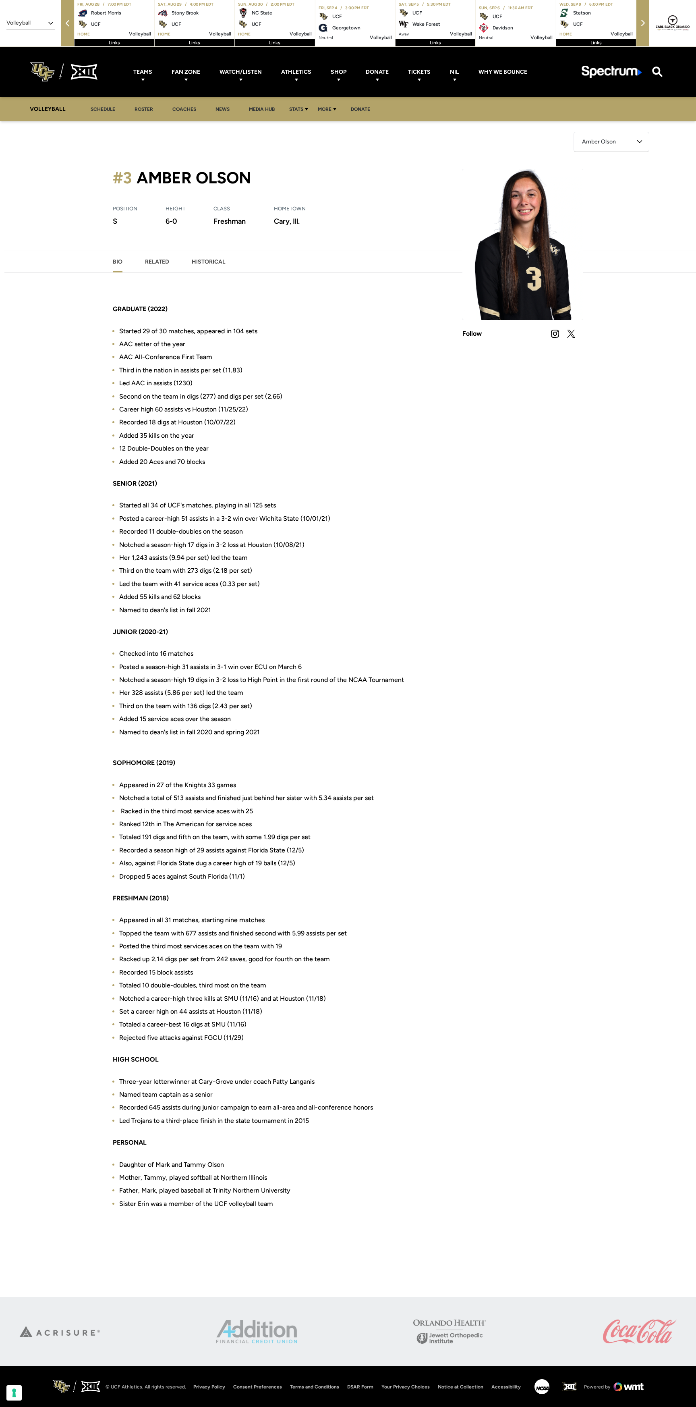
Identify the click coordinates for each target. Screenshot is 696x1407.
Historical (209, 261)
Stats (296, 109)
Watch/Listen (241, 72)
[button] (67, 23)
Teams (142, 72)
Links (114, 43)
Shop (338, 72)
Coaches (184, 109)
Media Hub (264, 109)
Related (157, 261)
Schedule (103, 109)
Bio (117, 261)
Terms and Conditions (314, 1387)
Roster (144, 109)
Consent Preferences (257, 1387)
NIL (454, 72)
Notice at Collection (460, 1387)
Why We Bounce (502, 72)
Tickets (419, 72)
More (324, 109)
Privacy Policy (209, 1387)
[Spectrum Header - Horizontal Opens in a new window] (612, 72)
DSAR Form (360, 1387)
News (222, 109)
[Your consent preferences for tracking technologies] (14, 1393)
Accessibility (506, 1387)
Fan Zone (186, 72)
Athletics (296, 72)
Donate (377, 72)
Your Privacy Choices (405, 1387)
